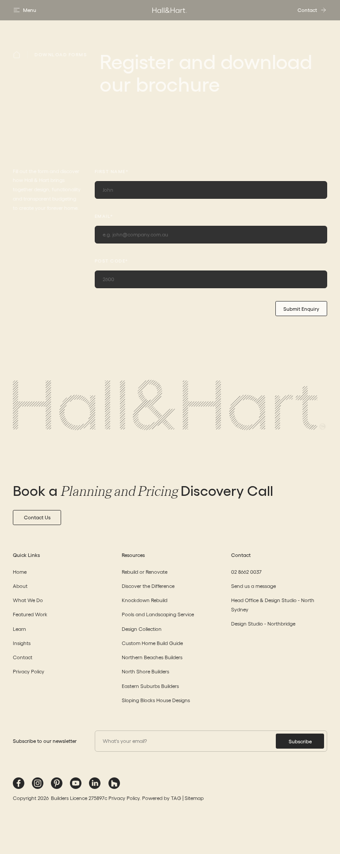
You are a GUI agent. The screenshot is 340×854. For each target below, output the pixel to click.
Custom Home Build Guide (152, 643)
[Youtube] (75, 783)
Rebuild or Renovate (144, 572)
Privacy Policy (28, 671)
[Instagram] (37, 783)
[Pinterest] (56, 783)
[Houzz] (114, 783)
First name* (112, 172)
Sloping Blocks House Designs (156, 700)
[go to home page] (170, 10)
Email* (104, 216)
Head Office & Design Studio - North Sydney (272, 604)
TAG (176, 798)
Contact (22, 657)
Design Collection (142, 629)
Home (20, 572)
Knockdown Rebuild (144, 600)
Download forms (61, 54)
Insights (22, 643)
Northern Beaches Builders (152, 657)
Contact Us (37, 517)
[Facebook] (18, 783)
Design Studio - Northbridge (263, 623)
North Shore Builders (145, 671)
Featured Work (30, 614)
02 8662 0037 (246, 572)
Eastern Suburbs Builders (150, 686)
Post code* (111, 261)
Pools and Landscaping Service (158, 614)
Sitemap (194, 798)
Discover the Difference (148, 586)
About (20, 586)
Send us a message (253, 586)
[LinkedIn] (94, 783)
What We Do (28, 600)
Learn (19, 629)
